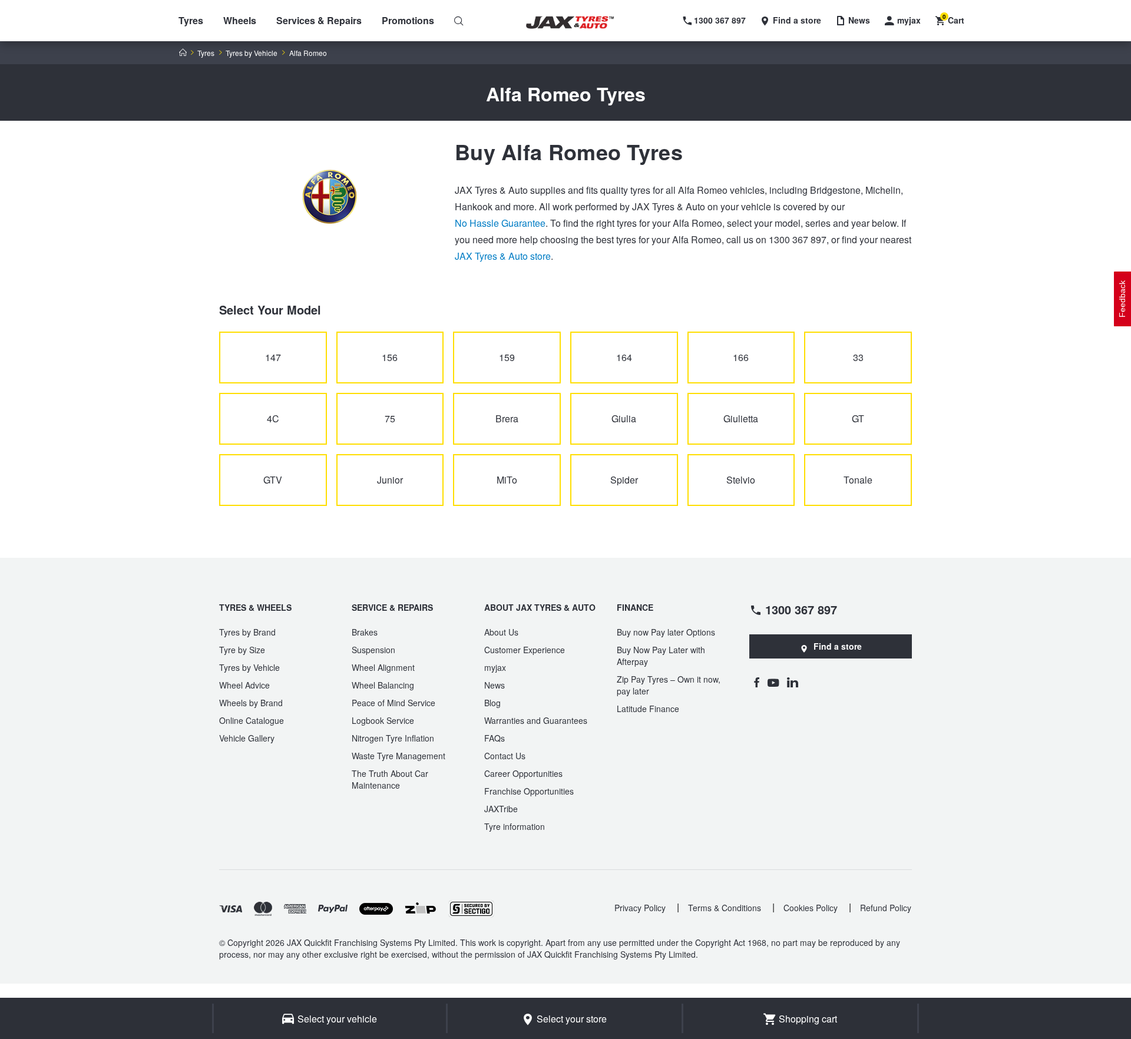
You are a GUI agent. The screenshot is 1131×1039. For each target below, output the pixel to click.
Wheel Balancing (383, 685)
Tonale (858, 480)
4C (273, 418)
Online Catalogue (251, 720)
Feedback (1122, 298)
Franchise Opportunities (529, 791)
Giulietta (740, 418)
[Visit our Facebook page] (756, 682)
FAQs (494, 738)
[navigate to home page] (578, 22)
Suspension (373, 650)
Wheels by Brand (251, 703)
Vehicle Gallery (247, 738)
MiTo (507, 480)
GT (858, 418)
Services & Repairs (319, 20)
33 (858, 357)
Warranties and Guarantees (535, 720)
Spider (624, 480)
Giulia (623, 418)
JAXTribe (501, 809)
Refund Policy (885, 908)
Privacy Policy (640, 908)
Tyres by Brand (247, 632)
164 (624, 357)
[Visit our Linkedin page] (792, 682)
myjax (495, 667)
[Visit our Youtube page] (773, 682)
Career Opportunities (523, 773)
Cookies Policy (810, 908)
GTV (272, 480)
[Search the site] (459, 20)
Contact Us (504, 756)
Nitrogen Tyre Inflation (393, 738)
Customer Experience (524, 650)
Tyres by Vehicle (251, 53)
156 (390, 357)
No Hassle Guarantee (500, 223)
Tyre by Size (242, 650)
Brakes (365, 632)
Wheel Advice (244, 685)
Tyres (190, 20)
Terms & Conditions (724, 908)
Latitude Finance (648, 708)
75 (390, 418)
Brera (506, 418)
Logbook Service (383, 720)
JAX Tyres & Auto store (503, 256)
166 (741, 357)
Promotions (408, 20)
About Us (501, 632)
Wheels (239, 20)
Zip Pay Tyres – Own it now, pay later (668, 685)
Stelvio (740, 480)
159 (507, 357)
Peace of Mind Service (393, 703)
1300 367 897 (801, 609)
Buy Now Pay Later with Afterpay (661, 655)
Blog (492, 703)
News (494, 685)
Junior (390, 480)
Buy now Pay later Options (666, 632)
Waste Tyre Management (398, 756)
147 (273, 357)
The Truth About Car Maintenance (390, 779)
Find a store (837, 646)
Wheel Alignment (383, 667)
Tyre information (514, 826)
